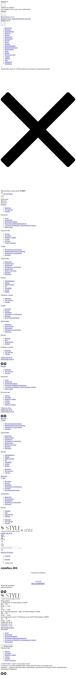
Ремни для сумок (10, 271)
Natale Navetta (9, 284)
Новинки (8, 208)
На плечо (8, 309)
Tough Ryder (9, 342)
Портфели (8, 312)
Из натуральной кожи (12, 318)
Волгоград (8, 28)
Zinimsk (7, 344)
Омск (6, 51)
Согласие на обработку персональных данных (20, 225)
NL (6, 286)
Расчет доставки (10, 243)
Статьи (7, 239)
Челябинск (8, 64)
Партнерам (8, 220)
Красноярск (9, 39)
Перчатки (8, 274)
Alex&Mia (8, 288)
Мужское (4, 476)
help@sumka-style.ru (7, 359)
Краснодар (8, 37)
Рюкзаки (8, 255)
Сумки (3, 246)
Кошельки (8, 262)
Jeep (6, 340)
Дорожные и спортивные (13, 253)
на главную (38, 583)
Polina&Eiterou (9, 281)
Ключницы (8, 265)
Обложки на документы (13, 267)
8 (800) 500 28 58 (6, 357)
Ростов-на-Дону (10, 55)
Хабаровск (8, 62)
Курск (7, 42)
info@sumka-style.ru (7, 628)
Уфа (6, 60)
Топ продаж (9, 210)
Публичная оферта (11, 222)
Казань (7, 35)
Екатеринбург (9, 31)
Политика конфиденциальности (15, 223)
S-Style (7, 290)
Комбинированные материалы (15, 251)
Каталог (3, 204)
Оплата (7, 234)
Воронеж (8, 30)
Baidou (7, 292)
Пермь (7, 53)
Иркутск (7, 33)
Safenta (7, 283)
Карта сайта (9, 227)
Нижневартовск (10, 46)
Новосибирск (9, 49)
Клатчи (7, 310)
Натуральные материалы (13, 249)
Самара (7, 56)
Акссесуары (5, 258)
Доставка (8, 236)
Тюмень (7, 58)
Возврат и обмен (10, 237)
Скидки (7, 211)
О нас (7, 218)
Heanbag (7, 338)
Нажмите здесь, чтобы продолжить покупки (16, 19)
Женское (4, 418)
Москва (7, 44)
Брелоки (7, 272)
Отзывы (7, 241)
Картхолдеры (9, 263)
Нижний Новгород (11, 47)
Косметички (9, 269)
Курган (7, 40)
